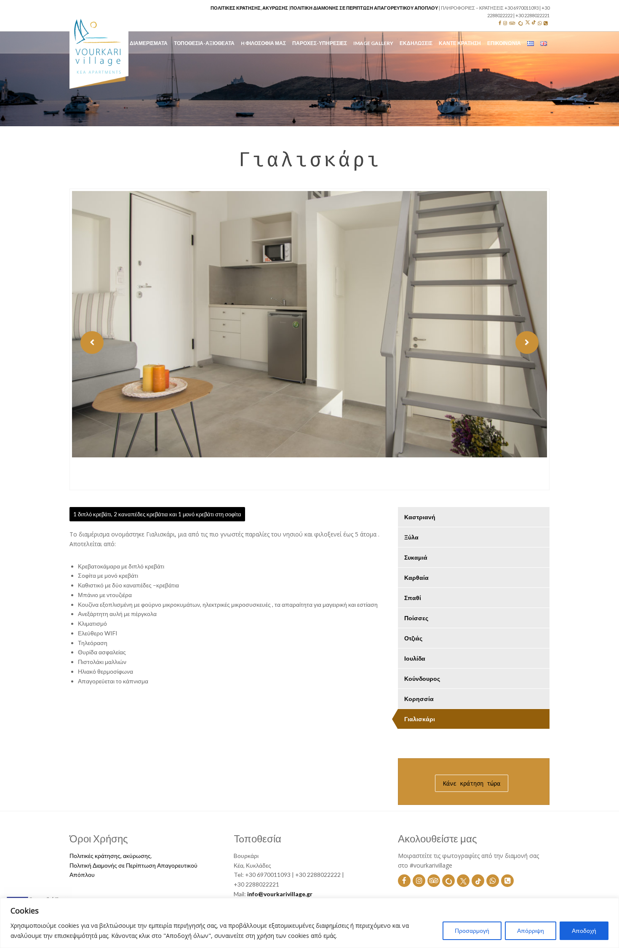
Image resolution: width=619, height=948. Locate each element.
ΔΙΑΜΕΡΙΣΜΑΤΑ (149, 43)
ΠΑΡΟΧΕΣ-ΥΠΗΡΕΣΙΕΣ (319, 43)
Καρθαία (416, 577)
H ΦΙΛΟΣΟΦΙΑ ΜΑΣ (263, 43)
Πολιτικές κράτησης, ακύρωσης (249, 8)
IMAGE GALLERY (373, 43)
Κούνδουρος (422, 678)
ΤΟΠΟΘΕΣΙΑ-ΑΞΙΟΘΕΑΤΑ (204, 43)
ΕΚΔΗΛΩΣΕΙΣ (416, 43)
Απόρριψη (530, 930)
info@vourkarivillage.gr (279, 894)
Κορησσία (419, 698)
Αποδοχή (584, 930)
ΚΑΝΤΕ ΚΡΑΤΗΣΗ (460, 43)
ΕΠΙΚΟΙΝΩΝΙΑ (504, 43)
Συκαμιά (415, 557)
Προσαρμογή (472, 930)
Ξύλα (411, 537)
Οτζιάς (413, 638)
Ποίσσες (416, 617)
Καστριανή (419, 516)
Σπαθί (412, 597)
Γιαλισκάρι (419, 718)
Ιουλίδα (414, 658)
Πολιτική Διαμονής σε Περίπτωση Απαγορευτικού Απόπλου (364, 8)
